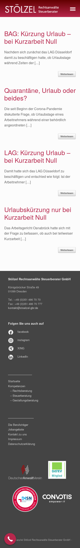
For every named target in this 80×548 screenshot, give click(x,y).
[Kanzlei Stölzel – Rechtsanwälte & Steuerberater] (32, 8)
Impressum (15, 439)
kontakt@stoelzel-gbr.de (23, 308)
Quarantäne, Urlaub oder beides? (40, 94)
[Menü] (72, 8)
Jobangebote (16, 429)
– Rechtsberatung (21, 391)
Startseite (14, 381)
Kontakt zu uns (17, 434)
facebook (23, 332)
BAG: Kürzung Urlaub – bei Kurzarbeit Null (37, 37)
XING (20, 348)
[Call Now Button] (10, 539)
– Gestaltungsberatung (24, 400)
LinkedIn (22, 356)
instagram (23, 340)
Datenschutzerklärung (21, 444)
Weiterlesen (66, 74)
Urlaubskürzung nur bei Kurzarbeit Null (37, 213)
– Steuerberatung (20, 396)
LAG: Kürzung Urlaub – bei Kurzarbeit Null (37, 156)
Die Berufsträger (18, 425)
